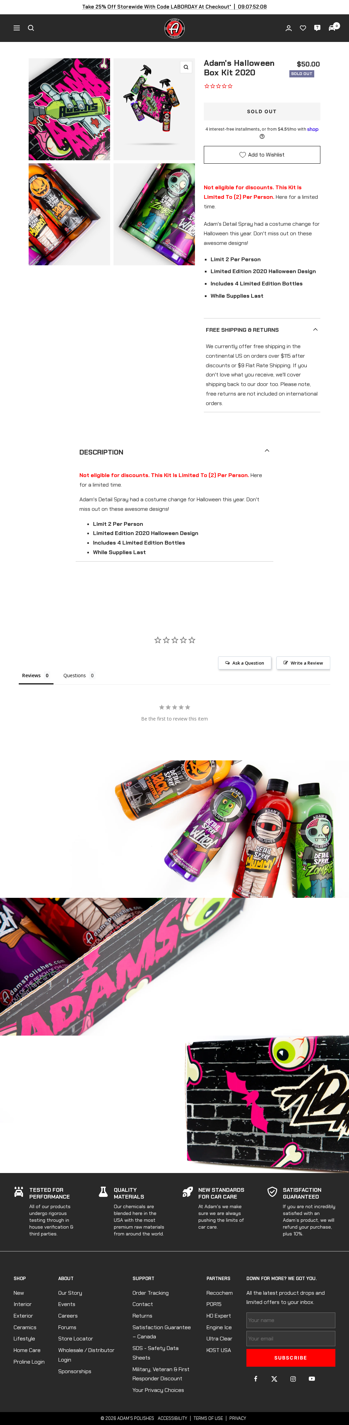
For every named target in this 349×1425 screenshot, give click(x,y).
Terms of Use (208, 1418)
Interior (23, 1304)
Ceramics (25, 1327)
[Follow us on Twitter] (274, 1378)
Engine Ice (219, 1327)
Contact (143, 1304)
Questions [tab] (74, 675)
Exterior (23, 1315)
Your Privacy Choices (158, 1390)
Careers (68, 1315)
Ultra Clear (219, 1338)
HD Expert (219, 1315)
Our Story (70, 1292)
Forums (67, 1327)
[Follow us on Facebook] (255, 1378)
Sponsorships (74, 1371)
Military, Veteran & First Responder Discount (161, 1374)
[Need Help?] (317, 28)
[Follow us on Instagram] (293, 1378)
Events (66, 1304)
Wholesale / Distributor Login (86, 1355)
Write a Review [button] (307, 663)
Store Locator (75, 1338)
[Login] (289, 28)
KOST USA (219, 1350)
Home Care (27, 1350)
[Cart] (332, 28)
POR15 (214, 1304)
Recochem (220, 1292)
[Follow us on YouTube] (312, 1378)
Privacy (237, 1418)
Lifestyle (24, 1338)
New (19, 1292)
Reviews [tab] (31, 675)
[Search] (31, 28)
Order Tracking (151, 1292)
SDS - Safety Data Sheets (156, 1353)
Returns (142, 1315)
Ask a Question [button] (248, 663)
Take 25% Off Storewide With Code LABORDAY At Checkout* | (174, 6)
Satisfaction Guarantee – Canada (162, 1332)
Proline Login (29, 1361)
